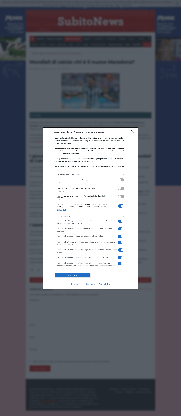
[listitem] (90, 174)
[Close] (133, 132)
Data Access (90, 284)
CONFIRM (72, 275)
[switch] (121, 179)
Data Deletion (76, 284)
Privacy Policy (104, 284)
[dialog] (90, 208)
